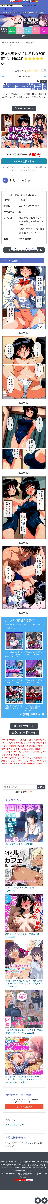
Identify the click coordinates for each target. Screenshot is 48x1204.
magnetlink (30, 248)
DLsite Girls (20, 30)
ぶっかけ (19, 84)
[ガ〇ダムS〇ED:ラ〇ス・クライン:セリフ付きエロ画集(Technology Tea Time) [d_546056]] (40, 77)
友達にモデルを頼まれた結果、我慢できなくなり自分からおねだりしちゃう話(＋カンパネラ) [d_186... (23, 983)
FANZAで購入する (24, 161)
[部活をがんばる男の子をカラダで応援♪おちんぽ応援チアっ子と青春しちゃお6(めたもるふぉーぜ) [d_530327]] (8, 77)
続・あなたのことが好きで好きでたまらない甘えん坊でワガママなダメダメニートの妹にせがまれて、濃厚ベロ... (23, 1079)
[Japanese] (11, 1)
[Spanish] (36, 1)
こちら (30, 1142)
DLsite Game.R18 (36, 30)
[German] (33, 1)
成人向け (38, 87)
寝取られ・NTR (8, 87)
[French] (30, 1)
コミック (7, 45)
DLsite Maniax (12, 30)
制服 (44, 84)
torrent (15, 248)
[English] (14, 1)
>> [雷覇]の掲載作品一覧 (32, 714)
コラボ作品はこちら (24, 1107)
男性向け (33, 89)
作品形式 (30, 43)
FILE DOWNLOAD (24, 726)
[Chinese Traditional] (17, 1)
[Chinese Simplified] (20, 1)
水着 (44, 87)
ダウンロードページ (24, 732)
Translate (9, 9)
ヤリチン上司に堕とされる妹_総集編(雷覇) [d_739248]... (33, 708)
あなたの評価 (20, 71)
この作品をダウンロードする (24, 250)
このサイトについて (14, 1125)
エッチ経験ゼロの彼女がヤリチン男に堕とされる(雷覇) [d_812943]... (13, 654)
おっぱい (11, 84)
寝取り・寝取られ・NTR (24, 87)
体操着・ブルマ (36, 84)
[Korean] (27, 1)
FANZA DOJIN (4, 30)
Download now (24, 108)
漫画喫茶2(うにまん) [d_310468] (19, 844)
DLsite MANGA (28, 30)
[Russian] (24, 1)
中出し (26, 84)
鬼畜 (44, 89)
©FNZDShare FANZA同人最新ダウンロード (20, 1174)
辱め (39, 89)
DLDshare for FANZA (12, 43)
